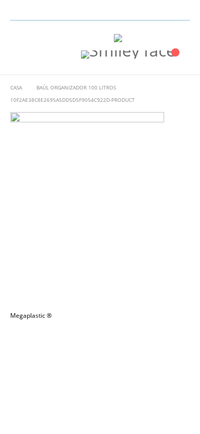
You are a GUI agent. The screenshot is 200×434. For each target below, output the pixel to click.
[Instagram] (182, 10)
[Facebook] (166, 10)
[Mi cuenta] (180, 38)
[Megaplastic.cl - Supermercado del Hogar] (139, 38)
